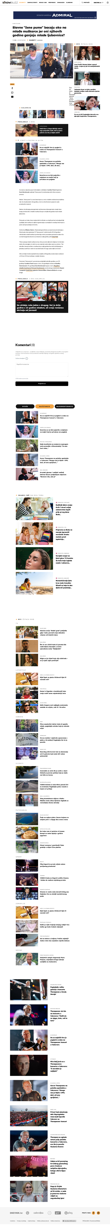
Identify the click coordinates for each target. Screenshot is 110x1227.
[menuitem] (108, 2)
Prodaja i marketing (21, 1221)
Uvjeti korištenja (31, 1221)
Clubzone (69, 2)
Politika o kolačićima (55, 1221)
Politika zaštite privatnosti (43, 1221)
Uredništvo (12, 1221)
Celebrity (22, 2)
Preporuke (52, 2)
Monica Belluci (51, 270)
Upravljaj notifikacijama (70, 1221)
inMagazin (60, 2)
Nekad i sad (43, 2)
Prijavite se (42, 384)
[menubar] (108, 2)
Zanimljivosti (32, 2)
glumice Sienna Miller (39, 270)
